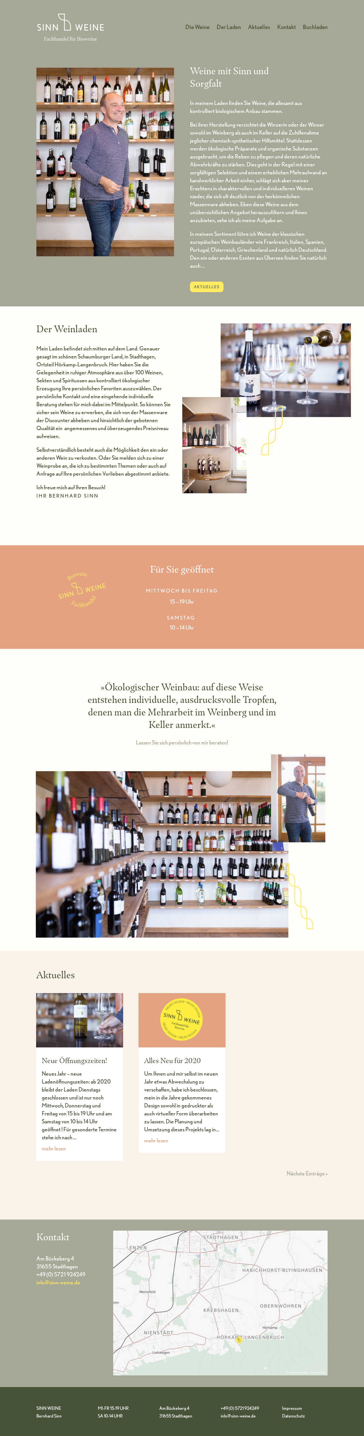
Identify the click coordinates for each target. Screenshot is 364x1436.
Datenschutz (293, 1416)
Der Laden (229, 27)
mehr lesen (54, 1148)
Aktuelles (259, 27)
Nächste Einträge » (307, 1173)
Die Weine (197, 27)
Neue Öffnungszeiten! (74, 1060)
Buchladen (315, 27)
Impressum (292, 1408)
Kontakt (286, 27)
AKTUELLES (207, 286)
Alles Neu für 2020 (172, 1060)
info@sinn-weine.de (58, 1282)
